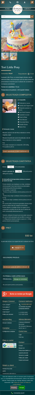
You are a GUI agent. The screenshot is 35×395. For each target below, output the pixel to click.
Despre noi (21, 348)
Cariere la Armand (23, 360)
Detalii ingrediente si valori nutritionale (15, 151)
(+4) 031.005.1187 (26, 304)
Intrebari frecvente (7, 368)
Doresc (5, 167)
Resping (14, 387)
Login (20, 334)
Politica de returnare (8, 314)
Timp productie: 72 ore (26, 73)
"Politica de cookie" (18, 382)
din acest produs (19, 167)
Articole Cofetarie (7, 323)
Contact (27, 9)
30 (24, 171)
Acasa (7, 9)
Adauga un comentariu (20, 279)
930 (27, 235)
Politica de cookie (23, 357)
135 (4, 173)
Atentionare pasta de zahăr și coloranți (15, 267)
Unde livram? (6, 312)
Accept (21, 387)
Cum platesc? (6, 307)
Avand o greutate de (8, 171)
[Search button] (32, 16)
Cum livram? (6, 309)
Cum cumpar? (6, 304)
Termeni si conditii (23, 355)
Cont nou (21, 337)
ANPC (4, 371)
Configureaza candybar (9, 331)
